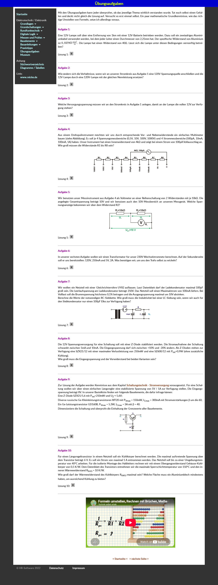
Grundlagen (27, 23)
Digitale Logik (28, 34)
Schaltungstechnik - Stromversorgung (148, 385)
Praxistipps (26, 48)
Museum (25, 55)
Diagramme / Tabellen (32, 68)
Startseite (21, 14)
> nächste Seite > (139, 558)
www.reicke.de (28, 77)
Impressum (78, 568)
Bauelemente (27, 41)
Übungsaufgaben (29, 51)
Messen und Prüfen (31, 37)
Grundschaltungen (31, 27)
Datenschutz (56, 568)
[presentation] (69, 43)
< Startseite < (120, 558)
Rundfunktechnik (30, 30)
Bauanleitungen (29, 44)
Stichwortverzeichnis (32, 64)
